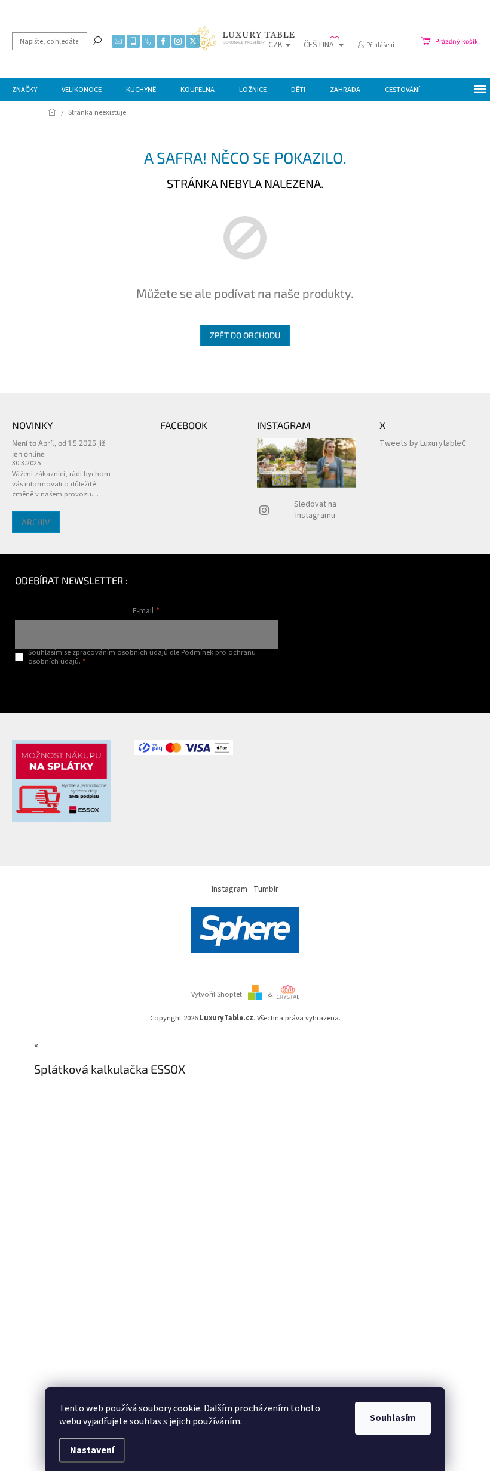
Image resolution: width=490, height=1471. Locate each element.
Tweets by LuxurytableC (422, 443)
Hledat (97, 40)
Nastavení (92, 1450)
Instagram (229, 889)
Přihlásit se (146, 686)
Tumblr (265, 889)
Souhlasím (393, 1417)
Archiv (36, 522)
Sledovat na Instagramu (315, 510)
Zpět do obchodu (245, 335)
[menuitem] (24, 89)
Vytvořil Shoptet (216, 994)
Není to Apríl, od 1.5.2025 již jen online (58, 448)
